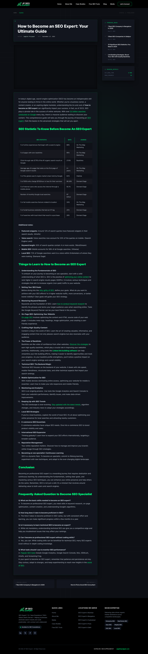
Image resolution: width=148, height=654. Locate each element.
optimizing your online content (77, 277)
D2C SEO (108, 628)
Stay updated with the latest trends (66, 405)
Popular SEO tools (28, 553)
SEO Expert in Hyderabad (86, 620)
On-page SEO (27, 317)
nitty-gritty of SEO (46, 290)
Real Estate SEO (122, 621)
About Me (68, 4)
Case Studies (80, 4)
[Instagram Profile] (35, 633)
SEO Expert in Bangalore (86, 616)
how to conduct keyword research (71, 304)
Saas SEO (108, 624)
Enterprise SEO (110, 621)
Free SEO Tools (94, 4)
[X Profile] (25, 633)
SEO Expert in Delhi (84, 627)
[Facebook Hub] (30, 633)
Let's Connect (125, 4)
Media (112, 4)
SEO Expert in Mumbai (85, 613)
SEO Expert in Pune (84, 624)
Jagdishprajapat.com (122, 649)
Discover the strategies (79, 344)
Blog (105, 4)
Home (59, 4)
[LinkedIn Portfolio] (20, 633)
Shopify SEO (118, 624)
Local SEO (117, 628)
